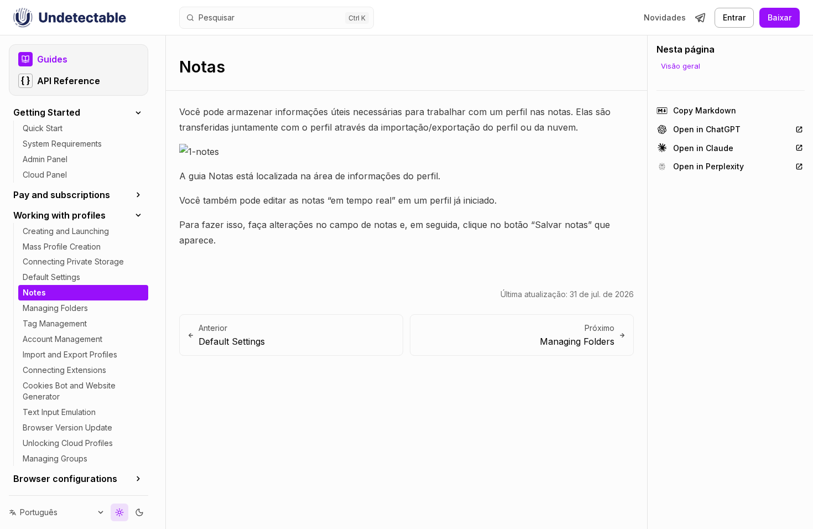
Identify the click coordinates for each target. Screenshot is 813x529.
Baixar (779, 17)
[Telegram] (700, 18)
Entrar (734, 17)
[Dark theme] (139, 512)
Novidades (665, 18)
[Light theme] (119, 512)
